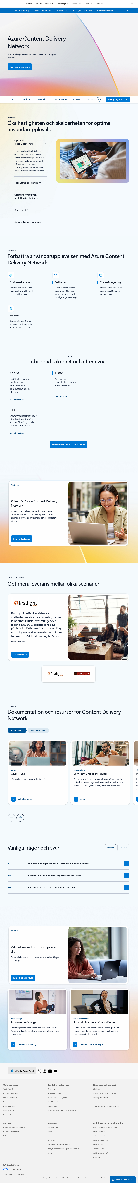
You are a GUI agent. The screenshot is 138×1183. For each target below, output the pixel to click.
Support (96, 1102)
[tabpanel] (68, 781)
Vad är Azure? (8, 1089)
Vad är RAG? (97, 1157)
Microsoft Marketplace (11, 1131)
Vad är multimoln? (99, 1131)
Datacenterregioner (10, 1102)
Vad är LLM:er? (98, 1149)
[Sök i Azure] (131, 3)
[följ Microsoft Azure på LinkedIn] (50, 1071)
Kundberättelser (9, 1115)
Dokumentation (53, 1127)
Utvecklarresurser (54, 1136)
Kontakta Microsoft (32, 1178)
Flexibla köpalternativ (55, 1102)
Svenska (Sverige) (13, 1165)
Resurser (100, 3)
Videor (50, 1153)
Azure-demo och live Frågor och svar (106, 1106)
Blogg (50, 1131)
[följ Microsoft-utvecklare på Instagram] (44, 1071)
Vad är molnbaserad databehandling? (106, 1127)
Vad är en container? (100, 1153)
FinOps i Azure (53, 1106)
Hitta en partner (9, 1136)
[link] (11, 100)
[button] (55, 674)
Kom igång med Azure (11, 1093)
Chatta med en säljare (123, 1179)
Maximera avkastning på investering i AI (62, 1110)
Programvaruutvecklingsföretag (14, 1127)
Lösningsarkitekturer (100, 1098)
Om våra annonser (91, 1178)
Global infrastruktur (10, 1098)
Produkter (49, 3)
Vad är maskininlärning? (101, 1136)
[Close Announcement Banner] (126, 10)
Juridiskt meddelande (61, 1178)
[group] (68, 627)
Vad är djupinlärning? (100, 1140)
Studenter (51, 1140)
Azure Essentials (8, 1110)
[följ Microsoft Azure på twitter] (39, 1071)
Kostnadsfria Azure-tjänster (57, 1098)
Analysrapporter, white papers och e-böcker (63, 1149)
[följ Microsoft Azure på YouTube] (55, 1071)
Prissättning (76, 3)
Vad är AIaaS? (98, 1144)
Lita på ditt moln (9, 1106)
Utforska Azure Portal (24, 1071)
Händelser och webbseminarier (59, 1144)
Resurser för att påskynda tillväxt (104, 1093)
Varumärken (76, 1178)
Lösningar (62, 3)
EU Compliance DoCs (108, 1178)
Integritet (46, 1178)
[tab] (17, 730)
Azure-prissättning (54, 1093)
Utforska (38, 3)
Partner (89, 3)
